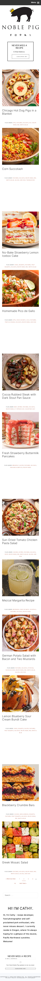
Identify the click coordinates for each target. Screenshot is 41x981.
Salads (17, 180)
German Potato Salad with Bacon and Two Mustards (19, 657)
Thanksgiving (30, 180)
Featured (19, 122)
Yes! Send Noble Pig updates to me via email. (20, 965)
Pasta (6, 554)
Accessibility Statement (26, 977)
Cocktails (33, 609)
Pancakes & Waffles (16, 467)
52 (15, 883)
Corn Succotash (12, 168)
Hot (30, 122)
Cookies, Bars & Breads (21, 814)
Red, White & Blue (22, 124)
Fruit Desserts (9, 730)
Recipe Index (29, 178)
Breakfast (15, 465)
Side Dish (23, 180)
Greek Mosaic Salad (15, 862)
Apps (14, 122)
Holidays (25, 122)
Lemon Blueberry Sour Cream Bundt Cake (16, 718)
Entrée (20, 406)
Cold (28, 320)
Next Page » (23, 883)
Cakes (16, 264)
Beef (15, 406)
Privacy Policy (11, 977)
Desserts (21, 264)
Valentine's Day (30, 409)
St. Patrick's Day (19, 409)
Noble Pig (20, 18)
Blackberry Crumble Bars (18, 805)
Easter (21, 465)
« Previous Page (11, 878)
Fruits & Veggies (10, 322)
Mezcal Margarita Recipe (18, 600)
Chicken (15, 552)
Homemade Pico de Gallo (18, 311)
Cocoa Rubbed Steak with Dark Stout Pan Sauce (19, 396)
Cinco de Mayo (21, 320)
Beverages (16, 609)
